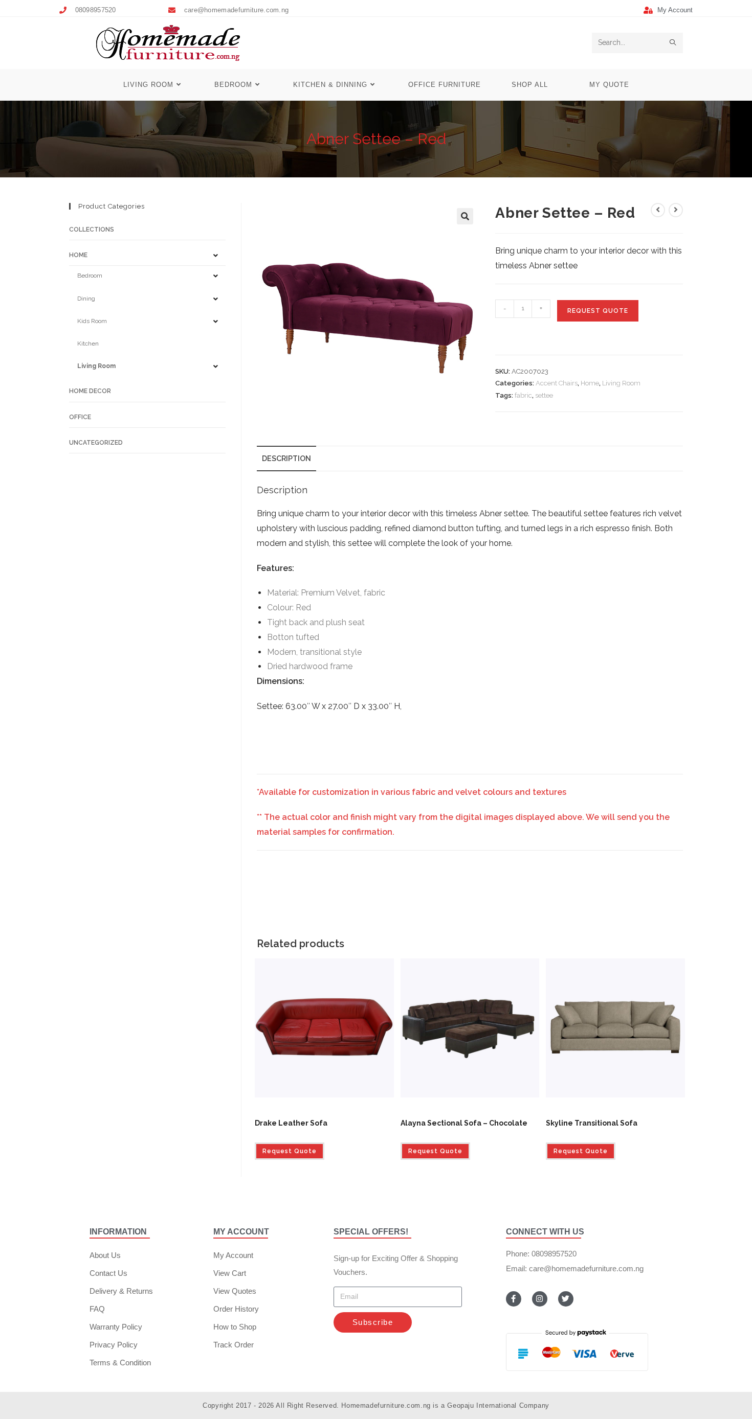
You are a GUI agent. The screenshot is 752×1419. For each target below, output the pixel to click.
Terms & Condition (120, 1362)
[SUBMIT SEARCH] (673, 43)
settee (544, 395)
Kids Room (92, 321)
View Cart (229, 1273)
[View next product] (676, 210)
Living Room (621, 383)
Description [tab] (286, 458)
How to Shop (234, 1326)
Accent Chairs (557, 383)
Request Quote (597, 310)
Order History (236, 1308)
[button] (465, 216)
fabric (523, 395)
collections (91, 229)
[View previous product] (658, 210)
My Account (233, 1255)
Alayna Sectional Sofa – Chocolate (464, 1123)
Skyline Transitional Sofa (591, 1123)
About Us (105, 1255)
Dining (86, 298)
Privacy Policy (114, 1344)
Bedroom (89, 275)
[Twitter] (565, 1299)
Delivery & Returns (121, 1291)
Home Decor (90, 391)
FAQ (97, 1308)
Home (590, 383)
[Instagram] (539, 1299)
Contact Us (108, 1273)
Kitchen (88, 343)
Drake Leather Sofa (291, 1123)
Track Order (233, 1344)
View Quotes (234, 1291)
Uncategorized (96, 442)
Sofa (315, 1110)
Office (80, 417)
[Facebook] (513, 1299)
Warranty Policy (116, 1326)
